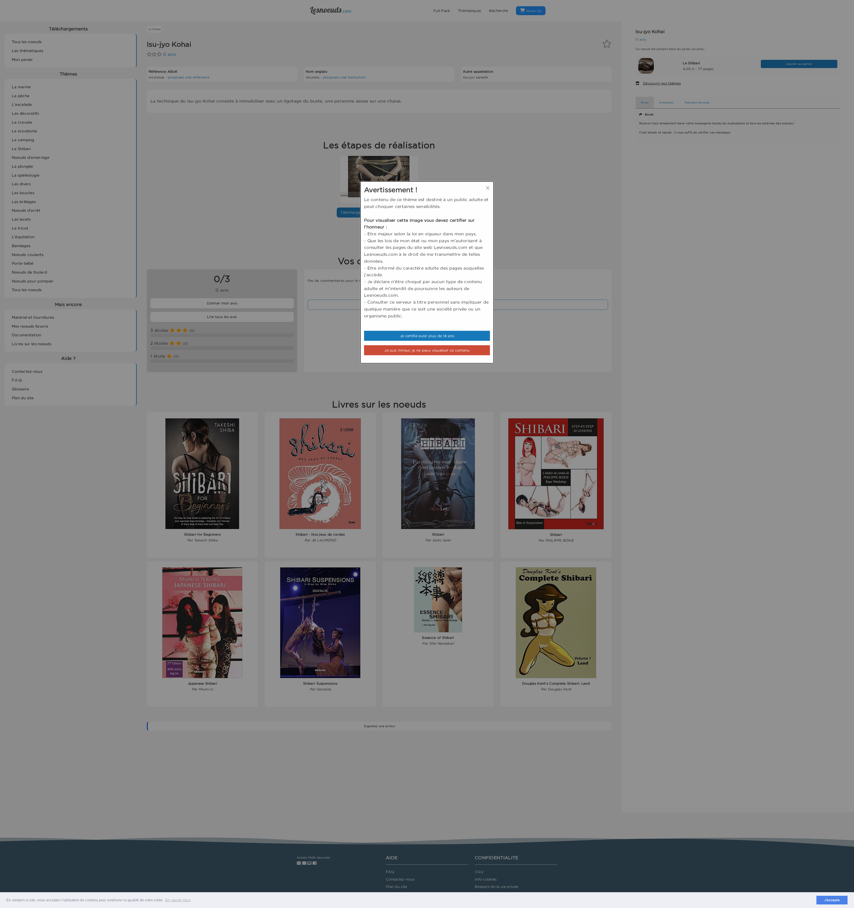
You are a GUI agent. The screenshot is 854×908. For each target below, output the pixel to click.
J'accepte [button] (832, 900)
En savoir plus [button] (178, 900)
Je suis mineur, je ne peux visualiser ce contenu (426, 350)
